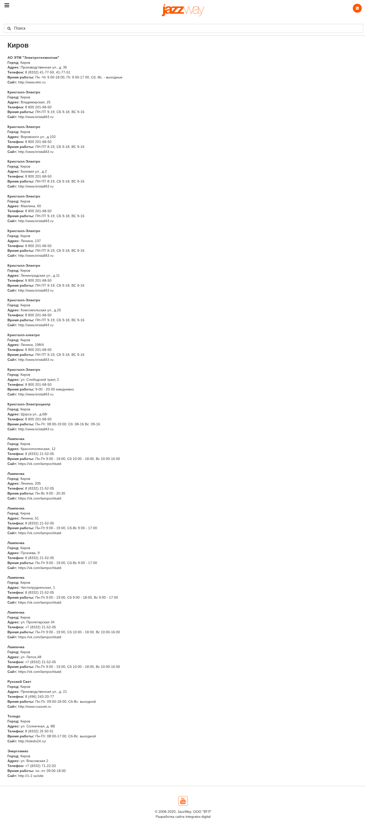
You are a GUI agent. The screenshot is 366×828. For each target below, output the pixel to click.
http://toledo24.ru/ (32, 741)
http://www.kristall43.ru (36, 117)
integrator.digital (198, 817)
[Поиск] (8, 28)
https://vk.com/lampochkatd (39, 464)
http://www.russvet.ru (34, 706)
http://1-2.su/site (31, 776)
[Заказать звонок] (357, 8)
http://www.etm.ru (32, 82)
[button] (7, 5)
